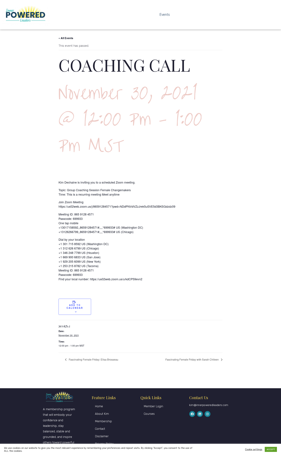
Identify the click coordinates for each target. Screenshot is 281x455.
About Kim (102, 414)
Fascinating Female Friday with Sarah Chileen (192, 359)
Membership (103, 421)
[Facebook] (192, 414)
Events (165, 15)
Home (99, 406)
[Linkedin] (200, 414)
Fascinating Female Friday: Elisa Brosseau (93, 359)
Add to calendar (75, 306)
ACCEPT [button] (271, 449)
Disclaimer (102, 436)
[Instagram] (207, 414)
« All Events (66, 38)
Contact (100, 429)
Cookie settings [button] (253, 449)
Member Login (153, 406)
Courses (149, 414)
